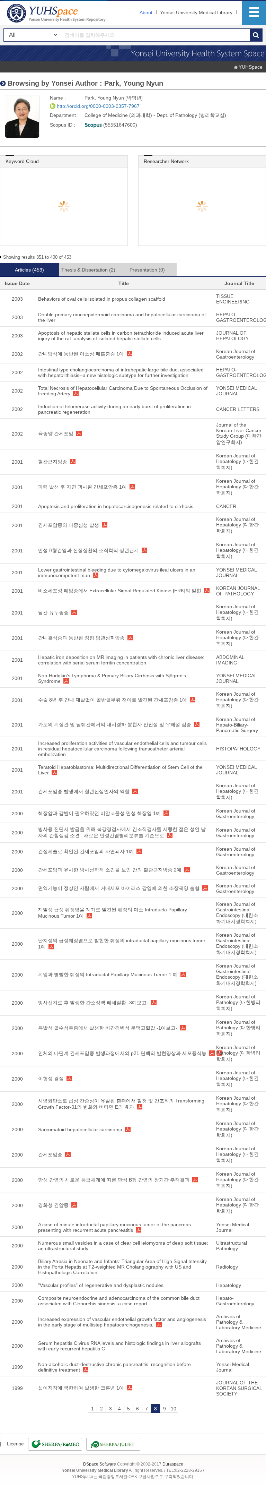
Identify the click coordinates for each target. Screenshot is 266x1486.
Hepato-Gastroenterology (235, 1300)
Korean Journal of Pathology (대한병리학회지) (238, 1002)
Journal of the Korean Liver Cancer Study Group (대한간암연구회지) (238, 433)
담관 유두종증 (53, 612)
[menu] (254, 13)
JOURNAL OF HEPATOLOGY (232, 335)
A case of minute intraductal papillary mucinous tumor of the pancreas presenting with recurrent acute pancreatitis (114, 1227)
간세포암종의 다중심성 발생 (68, 525)
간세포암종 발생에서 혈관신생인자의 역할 (84, 791)
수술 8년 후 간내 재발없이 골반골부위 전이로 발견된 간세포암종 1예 (112, 700)
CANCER (226, 506)
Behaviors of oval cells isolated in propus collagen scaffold (101, 299)
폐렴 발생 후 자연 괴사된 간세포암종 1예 (82, 487)
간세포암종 (50, 1154)
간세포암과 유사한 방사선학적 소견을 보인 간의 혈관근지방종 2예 (109, 870)
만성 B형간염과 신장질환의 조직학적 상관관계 (88, 550)
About (146, 12)
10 (173, 1408)
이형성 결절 (51, 1078)
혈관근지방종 (52, 461)
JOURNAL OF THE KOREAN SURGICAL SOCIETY (239, 1388)
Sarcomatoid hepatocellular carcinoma (80, 1129)
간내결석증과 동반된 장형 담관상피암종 (81, 638)
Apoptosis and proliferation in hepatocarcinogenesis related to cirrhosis (115, 506)
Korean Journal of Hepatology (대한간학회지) (237, 461)
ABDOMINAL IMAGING (230, 659)
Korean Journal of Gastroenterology (235, 354)
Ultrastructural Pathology (231, 1245)
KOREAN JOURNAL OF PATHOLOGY (238, 590)
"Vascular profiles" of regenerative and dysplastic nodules (100, 1285)
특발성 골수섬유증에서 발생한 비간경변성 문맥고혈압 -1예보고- (107, 1028)
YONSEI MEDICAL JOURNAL (236, 390)
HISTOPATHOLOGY (238, 748)
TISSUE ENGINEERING (233, 298)
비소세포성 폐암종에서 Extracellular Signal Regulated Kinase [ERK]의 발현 (119, 590)
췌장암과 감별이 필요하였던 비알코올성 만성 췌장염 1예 (99, 813)
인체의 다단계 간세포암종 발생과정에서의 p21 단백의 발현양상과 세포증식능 (122, 1053)
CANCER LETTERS (237, 409)
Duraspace (172, 1464)
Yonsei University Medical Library (196, 12)
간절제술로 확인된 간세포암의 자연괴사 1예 (86, 851)
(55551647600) (119, 125)
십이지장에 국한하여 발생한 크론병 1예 (81, 1388)
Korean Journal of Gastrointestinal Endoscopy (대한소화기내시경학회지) (237, 912)
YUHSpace (251, 67)
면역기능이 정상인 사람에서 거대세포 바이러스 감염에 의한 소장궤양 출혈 (119, 888)
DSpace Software (99, 1464)
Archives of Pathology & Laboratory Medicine (238, 1322)
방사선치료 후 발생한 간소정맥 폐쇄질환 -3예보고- (93, 1002)
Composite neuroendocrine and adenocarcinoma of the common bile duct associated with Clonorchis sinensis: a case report (119, 1300)
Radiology (227, 1267)
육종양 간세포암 (55, 433)
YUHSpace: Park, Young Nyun (57, 13)
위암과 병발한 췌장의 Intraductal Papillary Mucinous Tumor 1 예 (108, 974)
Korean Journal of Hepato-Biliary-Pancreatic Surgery (237, 724)
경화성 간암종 (53, 1205)
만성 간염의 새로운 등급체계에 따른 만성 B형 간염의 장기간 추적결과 (113, 1180)
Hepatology (228, 1285)
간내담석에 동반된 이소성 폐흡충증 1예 (81, 354)
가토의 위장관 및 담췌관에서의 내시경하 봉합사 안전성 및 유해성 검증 (114, 724)
